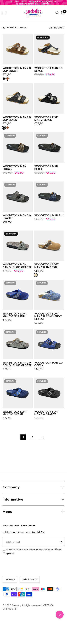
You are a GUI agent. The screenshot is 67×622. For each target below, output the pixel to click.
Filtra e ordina (17, 27)
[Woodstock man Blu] (49, 197)
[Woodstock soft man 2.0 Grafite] (49, 393)
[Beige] (35, 275)
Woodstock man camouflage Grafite (17, 266)
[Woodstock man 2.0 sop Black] (18, 98)
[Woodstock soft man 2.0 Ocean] (18, 393)
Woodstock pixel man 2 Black (46, 119)
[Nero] (4, 78)
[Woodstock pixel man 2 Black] (49, 98)
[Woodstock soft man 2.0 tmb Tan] (49, 246)
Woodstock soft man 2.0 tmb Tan (46, 266)
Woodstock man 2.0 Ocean (48, 364)
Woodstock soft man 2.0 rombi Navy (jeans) (48, 316)
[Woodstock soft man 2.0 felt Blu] (18, 295)
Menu (7, 511)
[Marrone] (7, 78)
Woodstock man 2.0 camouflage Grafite (17, 364)
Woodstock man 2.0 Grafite (17, 217)
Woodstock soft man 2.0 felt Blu (15, 315)
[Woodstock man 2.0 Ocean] (49, 344)
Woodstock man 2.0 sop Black (17, 119)
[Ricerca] (57, 12)
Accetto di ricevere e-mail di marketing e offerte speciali (34, 551)
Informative (13, 499)
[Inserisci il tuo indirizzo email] (61, 542)
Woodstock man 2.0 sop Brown (17, 69)
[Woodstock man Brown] (18, 147)
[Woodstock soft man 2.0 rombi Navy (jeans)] (49, 295)
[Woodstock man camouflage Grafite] (18, 246)
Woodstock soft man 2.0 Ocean (15, 413)
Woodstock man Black (46, 168)
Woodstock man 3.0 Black (48, 69)
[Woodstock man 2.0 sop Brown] (18, 49)
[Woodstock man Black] (49, 147)
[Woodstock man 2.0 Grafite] (18, 197)
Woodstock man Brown (14, 168)
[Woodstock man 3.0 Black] (49, 49)
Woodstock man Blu (49, 215)
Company (11, 487)
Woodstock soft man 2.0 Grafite (46, 413)
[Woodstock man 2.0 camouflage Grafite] (18, 344)
